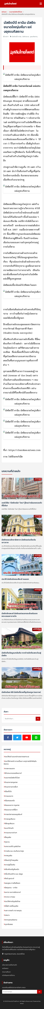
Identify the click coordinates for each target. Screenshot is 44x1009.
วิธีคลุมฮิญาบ (9, 823)
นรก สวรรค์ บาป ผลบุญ (13, 910)
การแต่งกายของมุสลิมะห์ (13, 814)
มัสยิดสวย (25, 36)
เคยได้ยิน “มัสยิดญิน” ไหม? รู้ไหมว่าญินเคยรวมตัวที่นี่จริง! (22, 504)
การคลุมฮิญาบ (10, 819)
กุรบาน (7, 842)
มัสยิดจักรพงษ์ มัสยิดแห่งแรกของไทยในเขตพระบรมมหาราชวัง (19, 615)
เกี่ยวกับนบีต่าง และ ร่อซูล (14, 874)
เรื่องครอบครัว (10, 800)
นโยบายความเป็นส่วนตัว (9, 965)
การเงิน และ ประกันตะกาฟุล (14, 851)
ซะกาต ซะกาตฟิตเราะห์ (13, 892)
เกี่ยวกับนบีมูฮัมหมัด (12, 869)
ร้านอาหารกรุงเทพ (11, 782)
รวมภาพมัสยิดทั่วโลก (12, 777)
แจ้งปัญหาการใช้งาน (8, 975)
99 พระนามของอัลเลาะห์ (13, 773)
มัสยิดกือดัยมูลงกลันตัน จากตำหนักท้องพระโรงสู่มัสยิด (21, 654)
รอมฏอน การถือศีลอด (12, 883)
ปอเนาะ (7, 915)
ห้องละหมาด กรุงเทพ (12, 805)
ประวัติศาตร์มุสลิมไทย (12, 901)
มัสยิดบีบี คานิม (16, 36)
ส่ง (39, 992)
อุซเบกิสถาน (33, 36)
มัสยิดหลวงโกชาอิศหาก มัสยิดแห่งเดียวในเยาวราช (19, 541)
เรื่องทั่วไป (8, 791)
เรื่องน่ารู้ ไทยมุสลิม (11, 860)
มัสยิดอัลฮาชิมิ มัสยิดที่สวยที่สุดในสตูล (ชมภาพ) (21, 692)
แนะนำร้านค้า (9, 828)
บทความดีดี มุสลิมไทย (13, 846)
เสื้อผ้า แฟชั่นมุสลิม (11, 906)
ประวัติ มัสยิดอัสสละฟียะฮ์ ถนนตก (15, 579)
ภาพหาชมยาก (10, 768)
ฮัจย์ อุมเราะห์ (9, 878)
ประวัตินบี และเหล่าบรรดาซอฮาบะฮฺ (17, 756)
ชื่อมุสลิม (8, 837)
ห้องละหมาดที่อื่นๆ (11, 809)
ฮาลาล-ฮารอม (10, 897)
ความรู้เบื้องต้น (10, 864)
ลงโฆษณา (5, 968)
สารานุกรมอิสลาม (11, 919)
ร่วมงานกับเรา (6, 972)
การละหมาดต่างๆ (11, 832)
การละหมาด (9, 796)
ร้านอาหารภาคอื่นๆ (11, 786)
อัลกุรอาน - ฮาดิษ (11, 887)
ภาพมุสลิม (8, 855)
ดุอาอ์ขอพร (9, 924)
